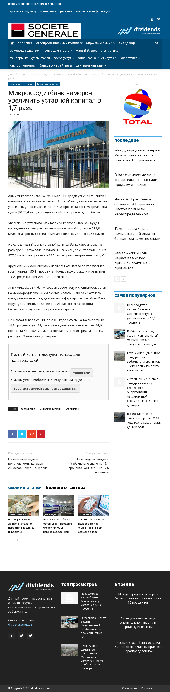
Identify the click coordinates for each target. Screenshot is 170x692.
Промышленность (55, 50)
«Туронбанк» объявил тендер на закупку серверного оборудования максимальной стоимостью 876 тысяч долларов (143, 392)
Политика (25, 43)
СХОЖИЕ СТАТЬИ (25, 487)
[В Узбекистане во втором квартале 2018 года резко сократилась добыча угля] (119, 417)
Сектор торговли (23, 65)
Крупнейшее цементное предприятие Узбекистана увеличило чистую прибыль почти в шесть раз (144, 361)
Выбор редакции (18, 514)
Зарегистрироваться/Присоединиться (34, 3)
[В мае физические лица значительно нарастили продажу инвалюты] (23, 505)
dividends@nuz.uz (20, 625)
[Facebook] (145, 19)
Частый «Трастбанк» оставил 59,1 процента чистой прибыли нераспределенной (134, 206)
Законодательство (24, 50)
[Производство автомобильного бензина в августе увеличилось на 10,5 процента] (119, 308)
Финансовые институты (96, 58)
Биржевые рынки (99, 43)
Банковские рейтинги (55, 65)
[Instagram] (152, 19)
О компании (48, 11)
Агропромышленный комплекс (59, 43)
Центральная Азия (89, 65)
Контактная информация (93, 11)
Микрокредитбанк (50, 408)
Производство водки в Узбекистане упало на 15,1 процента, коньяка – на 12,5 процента (89, 465)
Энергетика (128, 58)
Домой (12, 74)
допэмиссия (28, 408)
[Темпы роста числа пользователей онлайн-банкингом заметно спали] (93, 505)
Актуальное (85, 514)
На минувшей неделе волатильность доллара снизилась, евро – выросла (27, 463)
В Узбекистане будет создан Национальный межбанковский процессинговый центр (93, 627)
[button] (157, 43)
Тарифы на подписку (22, 11)
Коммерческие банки (67, 74)
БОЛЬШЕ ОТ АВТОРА (65, 487)
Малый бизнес (86, 50)
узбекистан (72, 408)
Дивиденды (127, 43)
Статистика (109, 50)
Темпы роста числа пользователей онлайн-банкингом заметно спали (137, 233)
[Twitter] (158, 19)
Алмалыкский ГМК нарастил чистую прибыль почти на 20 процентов (133, 260)
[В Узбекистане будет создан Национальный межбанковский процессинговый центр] (119, 334)
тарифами (81, 373)
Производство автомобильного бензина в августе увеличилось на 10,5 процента (141, 313)
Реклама (66, 11)
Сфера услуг (62, 58)
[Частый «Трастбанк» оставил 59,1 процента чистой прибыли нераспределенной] (58, 505)
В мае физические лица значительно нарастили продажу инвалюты (136, 179)
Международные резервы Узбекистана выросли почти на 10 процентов (137, 155)
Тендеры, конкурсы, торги (30, 58)
